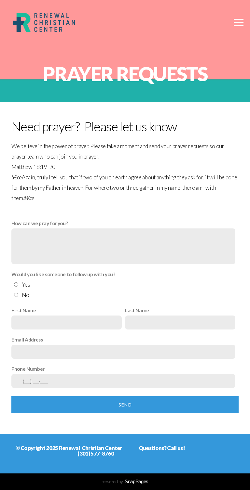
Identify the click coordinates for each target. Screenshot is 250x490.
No (25, 294)
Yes (26, 284)
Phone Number (28, 369)
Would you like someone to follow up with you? (63, 274)
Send (125, 404)
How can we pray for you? (39, 223)
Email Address (27, 339)
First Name (23, 310)
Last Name (137, 310)
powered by (125, 481)
